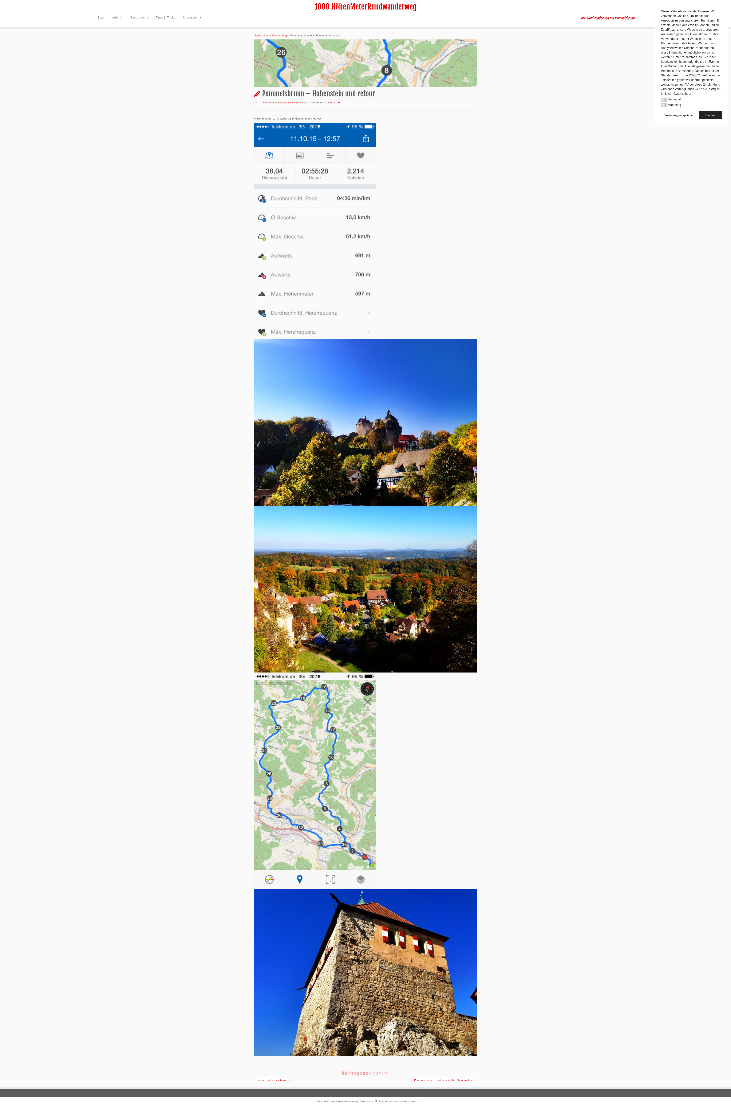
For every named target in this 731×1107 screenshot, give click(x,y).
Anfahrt (117, 17)
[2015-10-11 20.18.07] (315, 780)
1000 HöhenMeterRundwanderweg (365, 6)
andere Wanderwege (275, 35)
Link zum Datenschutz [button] (676, 93)
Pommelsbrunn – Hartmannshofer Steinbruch (443, 1080)
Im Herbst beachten (272, 1080)
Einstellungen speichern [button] (679, 115)
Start (101, 17)
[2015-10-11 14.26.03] (365, 972)
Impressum (191, 17)
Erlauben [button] (710, 115)
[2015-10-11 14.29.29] (365, 589)
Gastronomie (139, 17)
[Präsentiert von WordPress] (376, 1100)
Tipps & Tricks (165, 17)
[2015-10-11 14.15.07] (365, 422)
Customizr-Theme (407, 1101)
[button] (664, 100)
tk (305, 102)
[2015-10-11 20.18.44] (315, 230)
